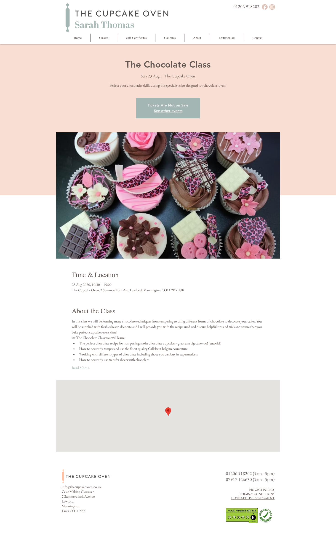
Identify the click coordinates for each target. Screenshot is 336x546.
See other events (168, 111)
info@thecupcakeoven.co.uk (81, 486)
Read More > (81, 367)
